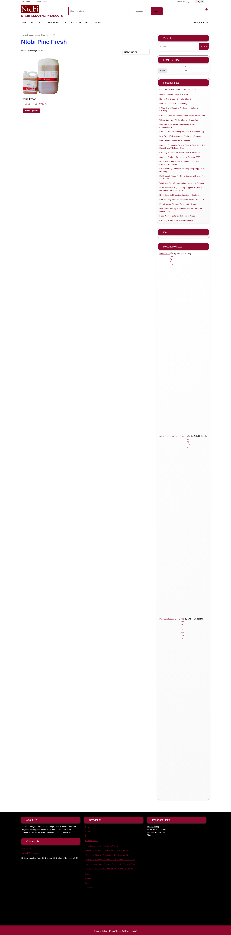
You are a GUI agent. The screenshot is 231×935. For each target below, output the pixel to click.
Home (23, 22)
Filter (162, 71)
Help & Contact (42, 1)
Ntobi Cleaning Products (42, 15)
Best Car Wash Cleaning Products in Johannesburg (181, 132)
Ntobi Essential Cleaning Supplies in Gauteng (179, 195)
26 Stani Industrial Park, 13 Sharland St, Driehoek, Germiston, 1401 (49, 858)
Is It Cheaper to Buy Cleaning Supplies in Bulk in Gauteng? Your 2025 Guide (180, 189)
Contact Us (76, 22)
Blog (41, 22)
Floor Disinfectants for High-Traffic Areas (177, 216)
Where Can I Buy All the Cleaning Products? (178, 120)
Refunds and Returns (156, 832)
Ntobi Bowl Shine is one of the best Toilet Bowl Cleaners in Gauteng (179, 163)
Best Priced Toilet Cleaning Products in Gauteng (180, 136)
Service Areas (53, 22)
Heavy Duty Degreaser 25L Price (173, 94)
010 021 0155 (204, 22)
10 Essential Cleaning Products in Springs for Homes (109, 869)
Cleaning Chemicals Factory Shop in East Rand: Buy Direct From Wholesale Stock (182, 146)
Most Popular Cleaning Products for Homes (178, 204)
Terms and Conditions (156, 829)
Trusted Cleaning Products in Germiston (103, 846)
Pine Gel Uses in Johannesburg (173, 103)
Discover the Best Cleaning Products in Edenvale (108, 850)
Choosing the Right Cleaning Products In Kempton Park (110, 864)
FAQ (87, 22)
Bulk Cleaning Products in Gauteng (174, 141)
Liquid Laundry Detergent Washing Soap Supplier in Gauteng (181, 170)
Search (157, 11)
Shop (32, 22)
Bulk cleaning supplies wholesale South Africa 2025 (181, 200)
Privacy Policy (153, 827)
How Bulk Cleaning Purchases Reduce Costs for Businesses (180, 210)
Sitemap (150, 835)
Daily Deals (25, 1)
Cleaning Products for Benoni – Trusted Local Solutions (110, 860)
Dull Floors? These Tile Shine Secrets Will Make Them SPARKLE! (183, 177)
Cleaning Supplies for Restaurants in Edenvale (179, 153)
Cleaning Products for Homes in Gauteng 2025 (179, 157)
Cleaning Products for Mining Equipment (177, 220)
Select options (31, 111)
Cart (65, 22)
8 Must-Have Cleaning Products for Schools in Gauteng (179, 109)
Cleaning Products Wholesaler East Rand (177, 90)
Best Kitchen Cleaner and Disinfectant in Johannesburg (177, 125)
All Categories (137, 11)
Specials (97, 22)
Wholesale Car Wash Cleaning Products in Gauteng (181, 183)
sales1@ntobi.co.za (30, 853)
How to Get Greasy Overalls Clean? (175, 99)
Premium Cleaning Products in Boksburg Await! (107, 855)
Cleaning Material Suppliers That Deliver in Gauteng (182, 115)
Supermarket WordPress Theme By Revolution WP (115, 931)
